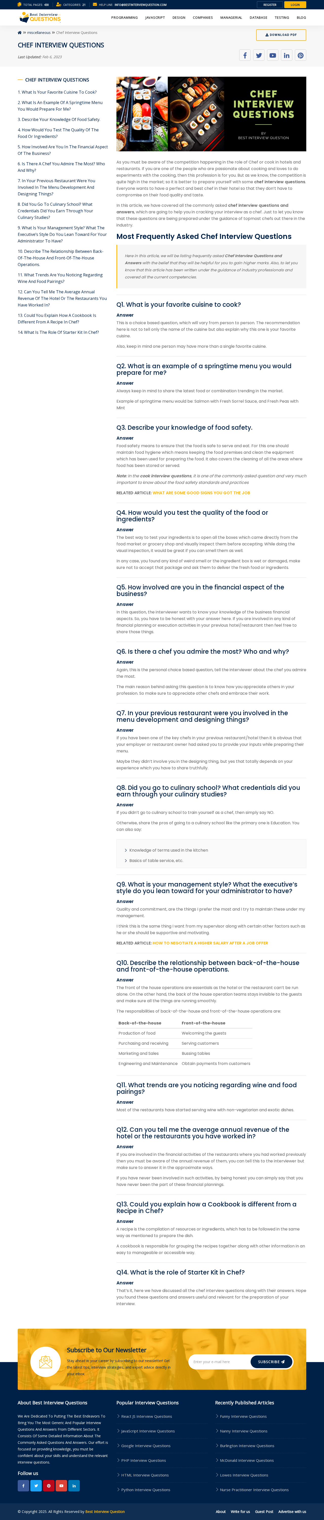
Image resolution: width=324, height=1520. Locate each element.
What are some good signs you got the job (201, 493)
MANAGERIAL (231, 17)
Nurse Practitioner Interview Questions (254, 1489)
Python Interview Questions (145, 1489)
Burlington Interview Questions (247, 1445)
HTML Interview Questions (144, 1474)
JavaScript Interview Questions (147, 1430)
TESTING (282, 17)
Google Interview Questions (145, 1445)
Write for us (240, 1511)
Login (295, 5)
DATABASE (258, 17)
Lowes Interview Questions (244, 1474)
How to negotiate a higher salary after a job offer (210, 943)
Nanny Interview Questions (244, 1430)
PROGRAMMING (124, 17)
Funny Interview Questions (243, 1416)
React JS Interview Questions (146, 1416)
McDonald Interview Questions (247, 1460)
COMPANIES (203, 17)
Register (270, 5)
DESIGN (179, 17)
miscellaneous (39, 32)
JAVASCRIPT (155, 17)
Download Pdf (283, 35)
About (221, 1511)
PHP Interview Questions (143, 1460)
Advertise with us (292, 1511)
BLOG (301, 17)
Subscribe (269, 1361)
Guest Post (264, 1511)
